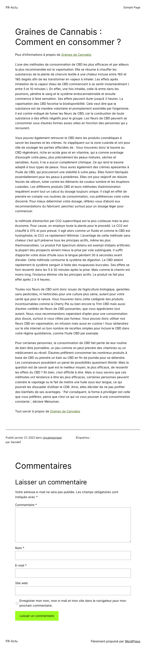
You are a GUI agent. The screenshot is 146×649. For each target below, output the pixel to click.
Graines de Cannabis (76, 54)
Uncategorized (52, 437)
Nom (19, 548)
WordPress (132, 641)
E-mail (21, 565)
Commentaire (26, 505)
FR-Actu (12, 7)
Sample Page (131, 7)
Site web (21, 583)
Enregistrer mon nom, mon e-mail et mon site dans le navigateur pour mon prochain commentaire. (72, 603)
